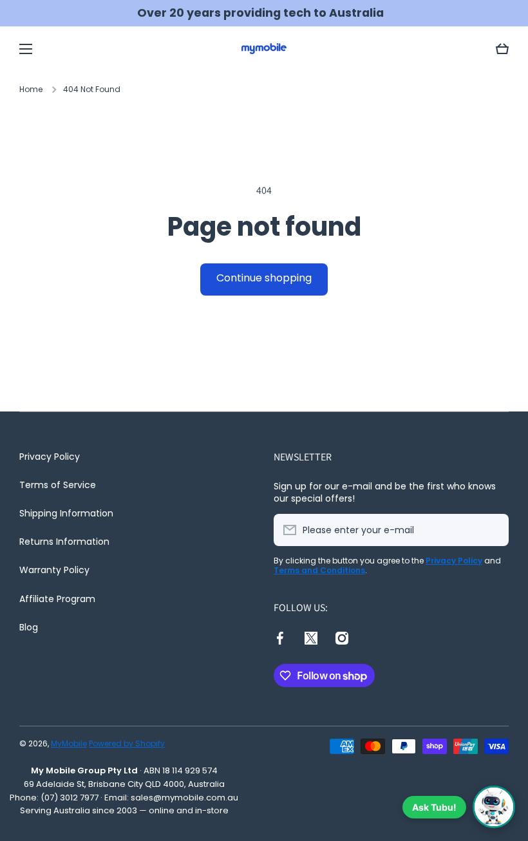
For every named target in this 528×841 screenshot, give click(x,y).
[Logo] (264, 48)
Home (30, 89)
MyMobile (69, 743)
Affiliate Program (57, 598)
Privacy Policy (49, 456)
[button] (502, 49)
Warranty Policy (54, 569)
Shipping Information (66, 513)
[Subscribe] (492, 530)
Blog (28, 627)
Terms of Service (57, 484)
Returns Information (64, 541)
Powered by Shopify (127, 743)
